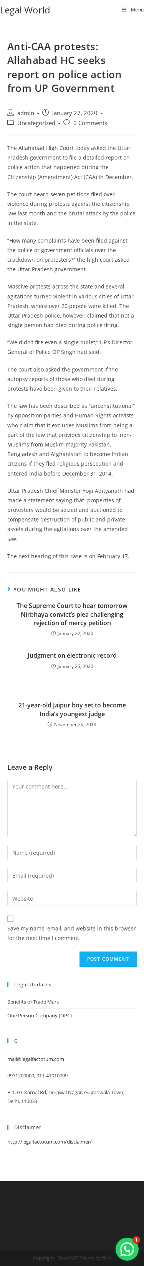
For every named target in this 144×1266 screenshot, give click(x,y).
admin (25, 113)
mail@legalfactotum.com (35, 1059)
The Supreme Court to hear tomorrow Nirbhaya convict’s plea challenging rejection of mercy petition (72, 614)
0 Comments (90, 123)
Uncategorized (36, 123)
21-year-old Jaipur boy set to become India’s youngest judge (72, 709)
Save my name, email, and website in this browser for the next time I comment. (71, 933)
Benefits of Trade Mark (33, 1001)
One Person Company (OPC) (39, 1015)
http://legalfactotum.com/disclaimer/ (49, 1141)
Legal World (25, 9)
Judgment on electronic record (72, 655)
